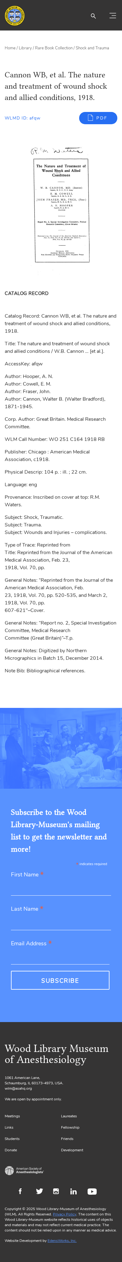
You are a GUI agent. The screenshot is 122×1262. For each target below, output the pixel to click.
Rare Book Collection (54, 48)
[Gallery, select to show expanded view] (61, 210)
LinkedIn (75, 1192)
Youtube (93, 1192)
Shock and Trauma (92, 48)
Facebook (24, 1192)
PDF (102, 118)
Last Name (27, 909)
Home (10, 48)
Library (25, 48)
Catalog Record (26, 293)
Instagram (58, 1192)
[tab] (28, 293)
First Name (27, 875)
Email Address (31, 943)
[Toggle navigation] (112, 16)
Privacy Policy (64, 1214)
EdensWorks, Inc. (62, 1240)
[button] (93, 15)
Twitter (41, 1192)
